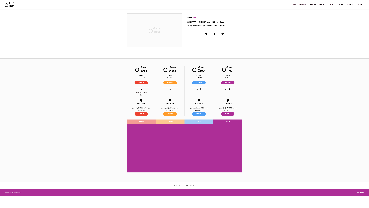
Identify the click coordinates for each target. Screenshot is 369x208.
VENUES (350, 5)
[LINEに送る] (222, 34)
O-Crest (199, 121)
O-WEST (170, 121)
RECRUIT (192, 185)
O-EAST (141, 121)
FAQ (187, 185)
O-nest (228, 121)
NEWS (332, 5)
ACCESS (313, 5)
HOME (360, 5)
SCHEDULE (303, 5)
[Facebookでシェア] (214, 34)
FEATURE (340, 5)
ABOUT (321, 5)
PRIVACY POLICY (178, 185)
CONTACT (141, 113)
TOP (294, 5)
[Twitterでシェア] (206, 34)
